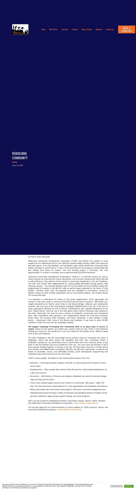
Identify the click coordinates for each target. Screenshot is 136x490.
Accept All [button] (129, 486)
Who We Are (53, 29)
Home (43, 29)
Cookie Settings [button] (116, 486)
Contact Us (110, 29)
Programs (64, 29)
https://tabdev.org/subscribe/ (70, 410)
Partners (75, 29)
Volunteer (99, 29)
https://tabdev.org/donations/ (86, 403)
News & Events (87, 29)
